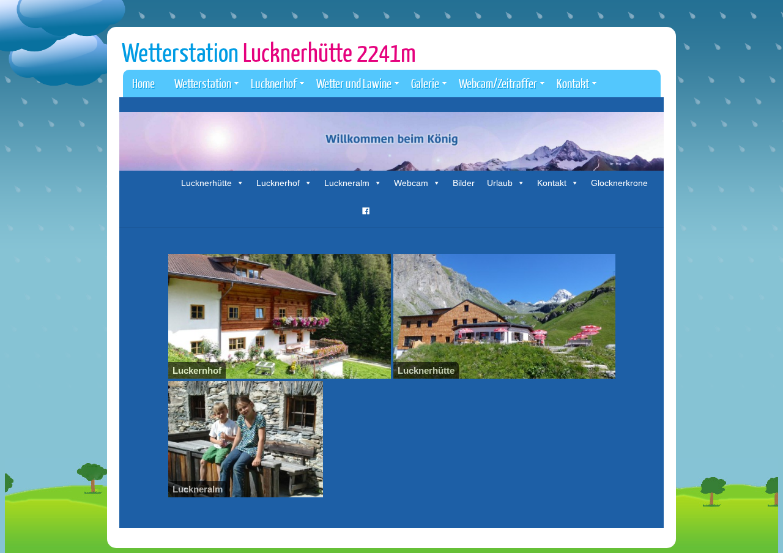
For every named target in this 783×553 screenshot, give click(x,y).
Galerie (425, 83)
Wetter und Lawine (354, 83)
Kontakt (573, 83)
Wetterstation (269, 51)
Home (143, 83)
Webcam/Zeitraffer (498, 83)
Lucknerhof (274, 83)
